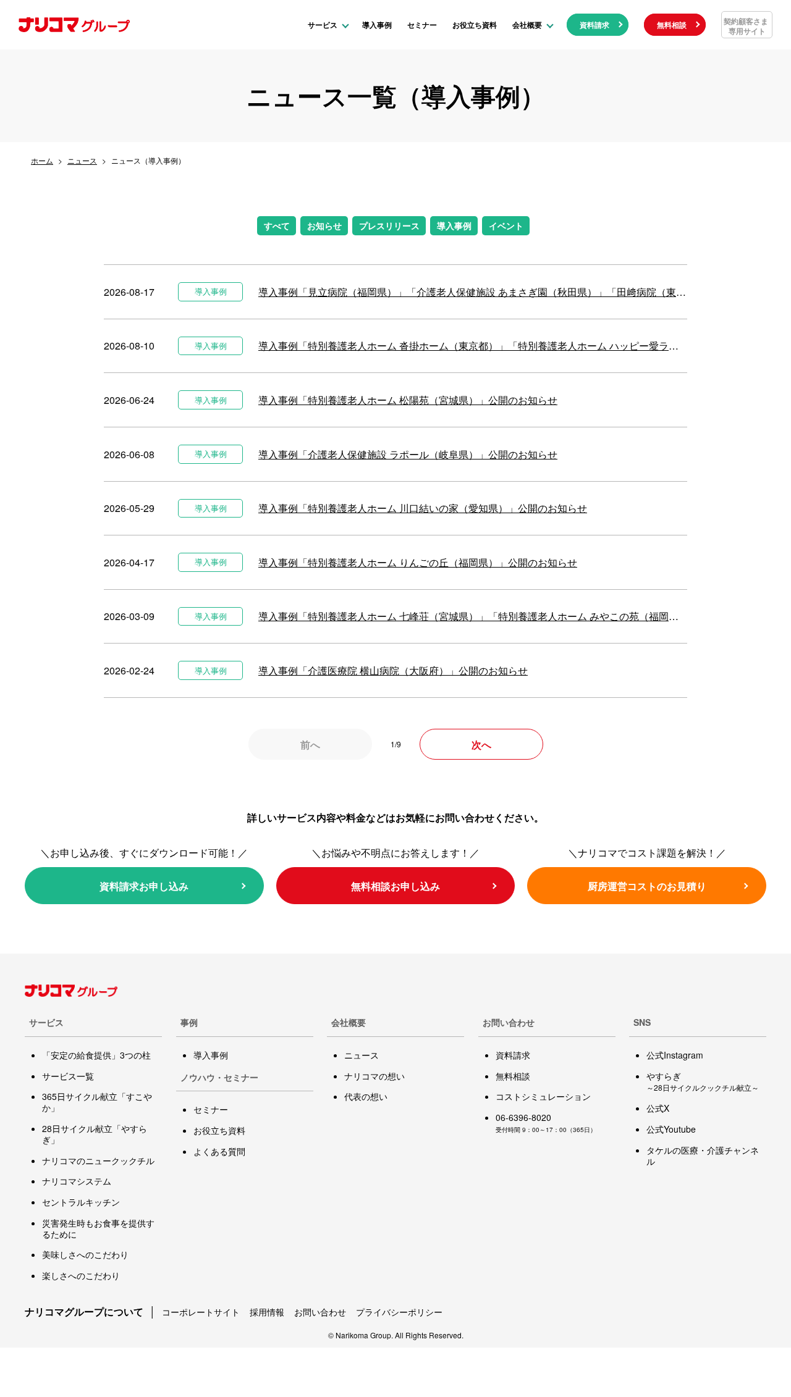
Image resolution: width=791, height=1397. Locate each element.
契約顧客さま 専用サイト (746, 25)
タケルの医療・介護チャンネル (702, 1155)
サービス (322, 24)
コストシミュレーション (543, 1096)
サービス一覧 (68, 1076)
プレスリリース (389, 225)
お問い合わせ (320, 1312)
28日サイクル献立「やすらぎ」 (94, 1134)
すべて (277, 225)
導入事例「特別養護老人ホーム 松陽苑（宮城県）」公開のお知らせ (407, 400)
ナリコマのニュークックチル (98, 1160)
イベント (506, 225)
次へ (481, 744)
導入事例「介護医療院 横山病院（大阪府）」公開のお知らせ (393, 670)
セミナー (422, 24)
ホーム (42, 160)
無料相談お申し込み (395, 886)
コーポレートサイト (201, 1312)
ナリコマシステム (76, 1181)
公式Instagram (674, 1055)
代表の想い (365, 1096)
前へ (310, 744)
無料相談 (672, 24)
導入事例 (377, 24)
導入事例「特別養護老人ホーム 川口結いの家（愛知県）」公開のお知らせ (422, 508)
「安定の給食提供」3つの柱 (96, 1055)
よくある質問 (219, 1151)
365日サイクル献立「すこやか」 (97, 1102)
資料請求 (594, 24)
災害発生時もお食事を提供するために (98, 1228)
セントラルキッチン (81, 1202)
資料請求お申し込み (143, 886)
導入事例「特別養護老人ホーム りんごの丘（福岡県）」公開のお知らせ (417, 562)
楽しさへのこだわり (81, 1275)
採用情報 (267, 1312)
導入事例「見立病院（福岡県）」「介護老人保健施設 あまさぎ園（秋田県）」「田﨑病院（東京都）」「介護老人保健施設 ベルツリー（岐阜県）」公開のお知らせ (472, 292)
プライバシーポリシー (399, 1312)
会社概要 (527, 24)
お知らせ (324, 225)
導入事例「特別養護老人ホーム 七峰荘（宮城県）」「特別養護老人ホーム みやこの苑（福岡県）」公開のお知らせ (472, 616)
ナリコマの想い (374, 1076)
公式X (657, 1108)
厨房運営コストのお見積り (647, 886)
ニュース (82, 160)
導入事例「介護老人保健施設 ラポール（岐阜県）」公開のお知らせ (407, 454)
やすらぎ (702, 1081)
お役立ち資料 (474, 24)
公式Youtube (671, 1129)
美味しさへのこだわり (85, 1254)
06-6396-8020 (523, 1117)
